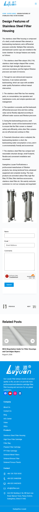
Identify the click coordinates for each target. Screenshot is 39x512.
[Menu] (36, 4)
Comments (8, 251)
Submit (9, 285)
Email (6, 241)
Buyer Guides (11, 13)
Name (6, 232)
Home (4, 13)
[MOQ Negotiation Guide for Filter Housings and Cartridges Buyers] (19, 336)
